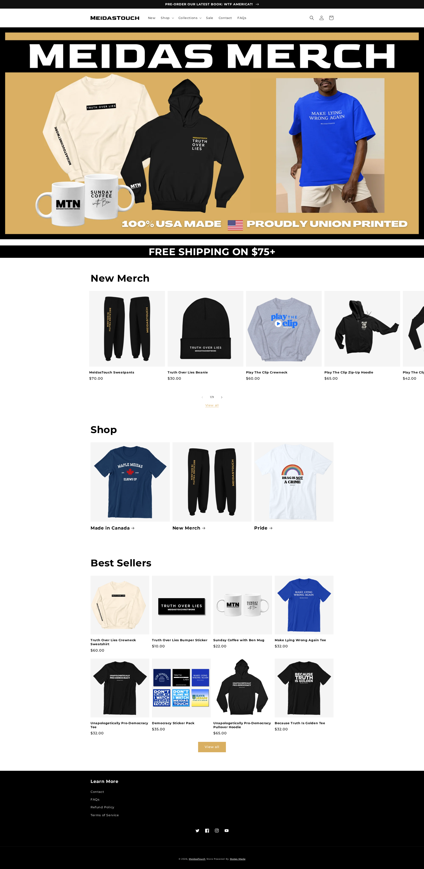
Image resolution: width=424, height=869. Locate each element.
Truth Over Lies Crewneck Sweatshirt (113, 642)
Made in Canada (110, 528)
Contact (97, 792)
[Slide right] (222, 397)
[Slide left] (202, 397)
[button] (167, 18)
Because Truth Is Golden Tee (300, 723)
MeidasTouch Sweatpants (111, 372)
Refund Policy (102, 807)
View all (212, 405)
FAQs (95, 799)
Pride (260, 528)
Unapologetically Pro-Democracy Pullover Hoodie (242, 725)
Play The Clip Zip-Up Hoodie (348, 372)
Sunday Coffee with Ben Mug (239, 640)
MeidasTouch (197, 859)
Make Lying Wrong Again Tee (300, 640)
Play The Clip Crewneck (267, 372)
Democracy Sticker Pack (173, 723)
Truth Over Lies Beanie (188, 372)
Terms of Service (105, 815)
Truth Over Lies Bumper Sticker (180, 640)
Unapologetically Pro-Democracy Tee (119, 725)
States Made (238, 859)
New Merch (186, 528)
